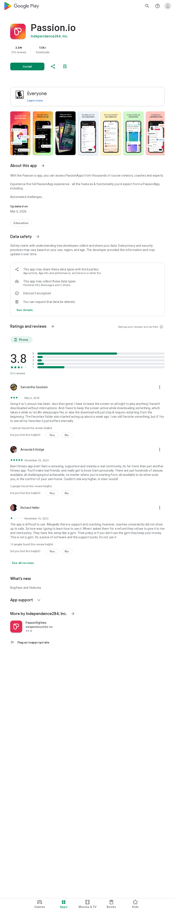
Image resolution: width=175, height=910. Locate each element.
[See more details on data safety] (25, 310)
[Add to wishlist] (65, 66)
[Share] (53, 66)
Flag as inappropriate (29, 642)
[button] (20, 133)
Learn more (35, 100)
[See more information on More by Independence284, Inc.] (73, 614)
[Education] (21, 223)
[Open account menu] (168, 6)
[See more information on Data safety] (38, 237)
